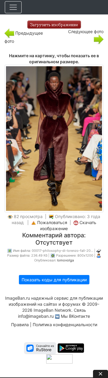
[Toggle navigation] (13, 7)
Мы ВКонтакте (75, 316)
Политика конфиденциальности (65, 324)
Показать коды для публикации (54, 279)
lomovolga (65, 260)
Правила (20, 324)
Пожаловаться (52, 222)
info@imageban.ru (36, 316)
